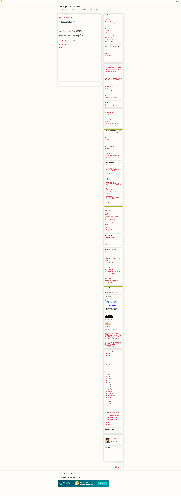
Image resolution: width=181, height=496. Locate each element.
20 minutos (107, 30)
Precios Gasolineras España (111, 86)
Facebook (107, 48)
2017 (107, 366)
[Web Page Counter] (107, 328)
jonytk (114, 438)
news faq (107, 221)
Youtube (106, 51)
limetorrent (107, 157)
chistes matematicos (109, 116)
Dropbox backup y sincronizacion (112, 69)
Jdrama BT (107, 214)
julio (109, 399)
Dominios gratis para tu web (111, 97)
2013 (107, 374)
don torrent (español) (109, 141)
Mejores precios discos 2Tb (111, 104)
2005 (107, 422)
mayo (109, 403)
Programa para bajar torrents (111, 280)
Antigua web (107, 224)
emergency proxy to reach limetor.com (113, 153)
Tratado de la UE (108, 298)
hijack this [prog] (108, 229)
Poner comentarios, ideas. (113, 415)
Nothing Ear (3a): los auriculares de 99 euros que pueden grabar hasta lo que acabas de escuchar (113, 191)
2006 (107, 388)
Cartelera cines (108, 32)
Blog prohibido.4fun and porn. (111, 292)
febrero (109, 408)
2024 (107, 355)
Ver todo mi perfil (115, 442)
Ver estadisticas (108, 121)
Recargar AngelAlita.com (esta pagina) (113, 119)
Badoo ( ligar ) (108, 55)
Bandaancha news (109, 39)
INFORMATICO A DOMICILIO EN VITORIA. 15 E (111, 302)
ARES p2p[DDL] (108, 267)
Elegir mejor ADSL (109, 41)
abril (109, 405)
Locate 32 (107, 230)
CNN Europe (107, 26)
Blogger (99, 493)
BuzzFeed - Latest (110, 164)
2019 (107, 362)
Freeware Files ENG (109, 264)
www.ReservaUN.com (69, 30)
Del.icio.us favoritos (109, 57)
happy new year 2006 (112, 417)
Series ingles (108, 139)
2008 (107, 384)
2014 (107, 372)
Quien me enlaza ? (109, 125)
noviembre (110, 391)
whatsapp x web (108, 76)
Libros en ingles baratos (110, 239)
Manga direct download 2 (110, 219)
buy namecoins (108, 114)
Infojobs (106, 95)
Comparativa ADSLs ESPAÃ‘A (111, 216)
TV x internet (108, 19)
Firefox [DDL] (108, 253)
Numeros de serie (109, 262)
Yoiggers (108, 188)
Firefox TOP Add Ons (109, 255)
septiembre (110, 395)
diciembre (110, 389)
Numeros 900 (108, 84)
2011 (107, 378)
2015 (107, 370)
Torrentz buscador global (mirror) (112, 132)
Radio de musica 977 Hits (110, 71)
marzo (109, 407)
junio (109, 401)
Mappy (106, 88)
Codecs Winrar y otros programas (112, 258)
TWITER (107, 60)
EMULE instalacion (109, 269)
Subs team (107, 148)
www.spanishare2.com (72, 23)
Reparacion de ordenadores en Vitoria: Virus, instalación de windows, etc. (113, 79)
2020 (107, 360)
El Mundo (107, 28)
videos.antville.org (110, 182)
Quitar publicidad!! (109, 222)
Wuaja (107, 202)
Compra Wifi (107, 244)
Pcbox (106, 242)
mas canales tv (108, 81)
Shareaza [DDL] (108, 278)
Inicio (81, 84)
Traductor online (108, 93)
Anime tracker (108, 137)
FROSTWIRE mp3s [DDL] (110, 276)
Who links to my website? (110, 346)
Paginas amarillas (109, 90)
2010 (107, 380)
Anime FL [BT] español (110, 146)
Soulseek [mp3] (108, 282)
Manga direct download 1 (110, 217)
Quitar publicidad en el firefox (111, 226)
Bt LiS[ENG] (107, 213)
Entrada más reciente (64, 84)
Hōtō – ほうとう (109, 178)
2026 (107, 353)
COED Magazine (110, 196)
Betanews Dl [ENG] (109, 227)
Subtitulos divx (108, 150)
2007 (107, 386)
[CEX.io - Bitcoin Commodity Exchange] (83, 486)
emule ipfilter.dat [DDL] (110, 273)
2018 (107, 364)
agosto (109, 397)
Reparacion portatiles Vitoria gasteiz (113, 67)
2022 (107, 357)
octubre (109, 393)
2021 (107, 359)
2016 (107, 368)
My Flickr (107, 53)
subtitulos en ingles (109, 144)
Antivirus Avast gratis (109, 17)
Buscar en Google (109, 21)
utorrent (106, 251)
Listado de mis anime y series (111, 123)
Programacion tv (108, 37)
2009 (107, 382)
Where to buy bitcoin (109, 237)
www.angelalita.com (63, 23)
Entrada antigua (96, 84)
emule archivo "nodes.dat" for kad (112, 271)
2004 (107, 424)
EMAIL (112, 105)
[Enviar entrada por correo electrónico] (74, 40)
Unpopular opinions (71, 6)
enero (109, 410)
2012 (107, 376)
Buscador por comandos (110, 23)
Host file (106, 260)
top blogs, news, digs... (110, 35)
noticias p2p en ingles (109, 135)
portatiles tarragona (109, 112)
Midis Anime (107, 210)
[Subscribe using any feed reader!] (118, 467)
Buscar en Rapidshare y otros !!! (112, 73)
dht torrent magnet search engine (112, 155)
